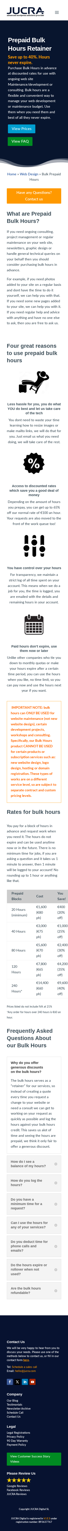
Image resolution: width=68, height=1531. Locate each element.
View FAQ (20, 141)
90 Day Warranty (17, 1440)
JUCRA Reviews (17, 1494)
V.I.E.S (47, 1518)
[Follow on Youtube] (32, 1382)
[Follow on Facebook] (10, 1382)
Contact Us (14, 1416)
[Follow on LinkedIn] (25, 1382)
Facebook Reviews (18, 1490)
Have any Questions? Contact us (34, 196)
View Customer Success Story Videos (30, 1459)
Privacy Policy (15, 1436)
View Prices (22, 129)
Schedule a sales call (24, 1367)
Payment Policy (16, 1444)
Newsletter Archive (19, 1408)
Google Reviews (17, 1486)
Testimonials (14, 1404)
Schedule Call (15, 1412)
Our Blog (12, 1400)
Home (11, 174)
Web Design (29, 174)
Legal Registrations (18, 1432)
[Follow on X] (17, 1382)
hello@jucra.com (25, 1371)
